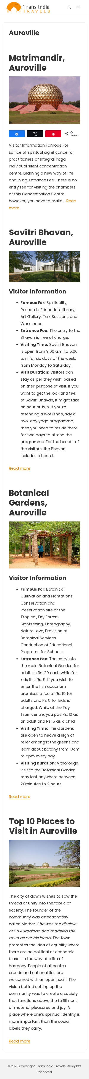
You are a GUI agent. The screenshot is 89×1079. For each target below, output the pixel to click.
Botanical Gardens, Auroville (29, 502)
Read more (19, 468)
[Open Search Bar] (69, 7)
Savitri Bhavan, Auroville (41, 237)
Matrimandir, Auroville (37, 62)
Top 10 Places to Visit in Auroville (43, 826)
